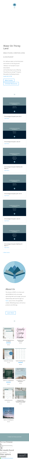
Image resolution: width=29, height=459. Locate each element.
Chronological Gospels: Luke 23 (12, 219)
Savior (7, 300)
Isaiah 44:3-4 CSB (7, 76)
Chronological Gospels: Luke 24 (12, 141)
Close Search (3, 456)
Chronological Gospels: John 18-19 (13, 193)
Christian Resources (11, 84)
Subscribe (21, 455)
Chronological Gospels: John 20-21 (13, 116)
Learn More (10, 313)
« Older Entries (6, 252)
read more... (7, 118)
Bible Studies (9, 80)
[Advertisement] (14, 25)
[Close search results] (1, 448)
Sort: (1, 452)
